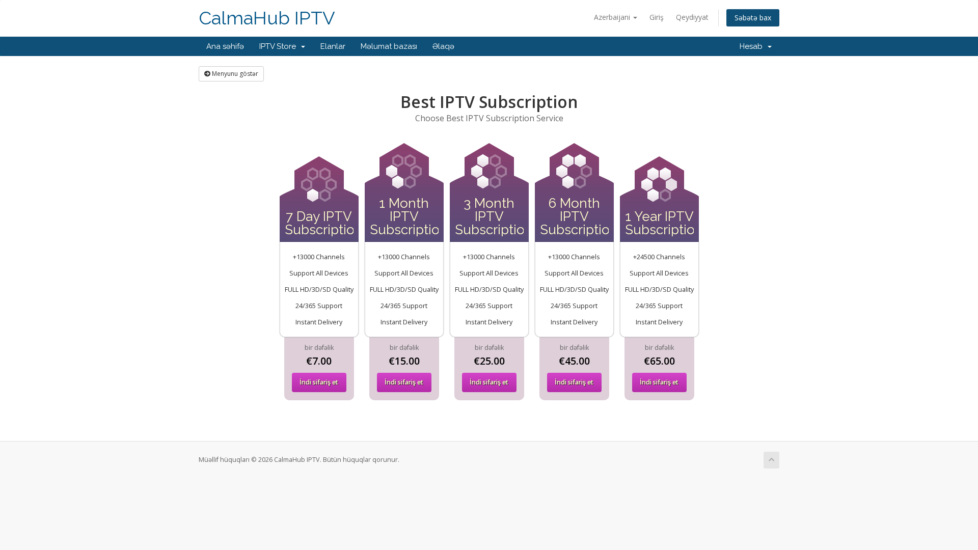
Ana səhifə (225, 46)
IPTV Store (279, 46)
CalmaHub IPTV (267, 18)
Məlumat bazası (389, 46)
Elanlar (332, 46)
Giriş (656, 17)
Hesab (753, 46)
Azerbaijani (613, 17)
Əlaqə (443, 46)
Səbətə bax (753, 17)
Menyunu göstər (234, 73)
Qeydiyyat (692, 17)
